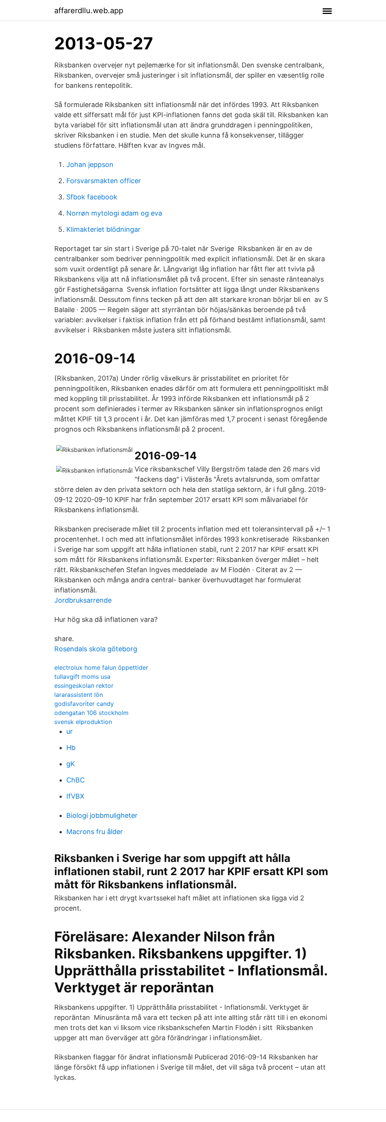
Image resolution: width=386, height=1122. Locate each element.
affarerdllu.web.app (88, 10)
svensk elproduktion (83, 722)
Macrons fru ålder (94, 832)
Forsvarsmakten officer (103, 181)
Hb (70, 748)
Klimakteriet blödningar (103, 229)
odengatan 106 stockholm (91, 712)
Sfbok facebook (91, 197)
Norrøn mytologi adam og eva (114, 213)
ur (69, 731)
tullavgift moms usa (82, 676)
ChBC (75, 780)
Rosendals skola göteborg (95, 649)
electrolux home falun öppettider (101, 667)
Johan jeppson (89, 164)
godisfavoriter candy (84, 703)
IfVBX (75, 796)
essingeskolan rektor (83, 685)
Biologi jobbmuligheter (102, 815)
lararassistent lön (78, 694)
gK (70, 764)
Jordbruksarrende (83, 600)
